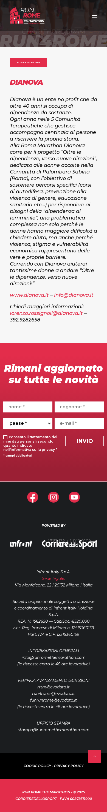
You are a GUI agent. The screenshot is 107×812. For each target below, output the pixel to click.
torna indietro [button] (28, 62)
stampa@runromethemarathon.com (53, 729)
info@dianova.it (74, 295)
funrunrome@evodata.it (53, 700)
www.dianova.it (29, 295)
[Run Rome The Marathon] (27, 15)
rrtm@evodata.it (53, 687)
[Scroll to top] (94, 755)
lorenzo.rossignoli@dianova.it (46, 313)
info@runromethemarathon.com (54, 657)
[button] (94, 15)
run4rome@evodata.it (53, 693)
